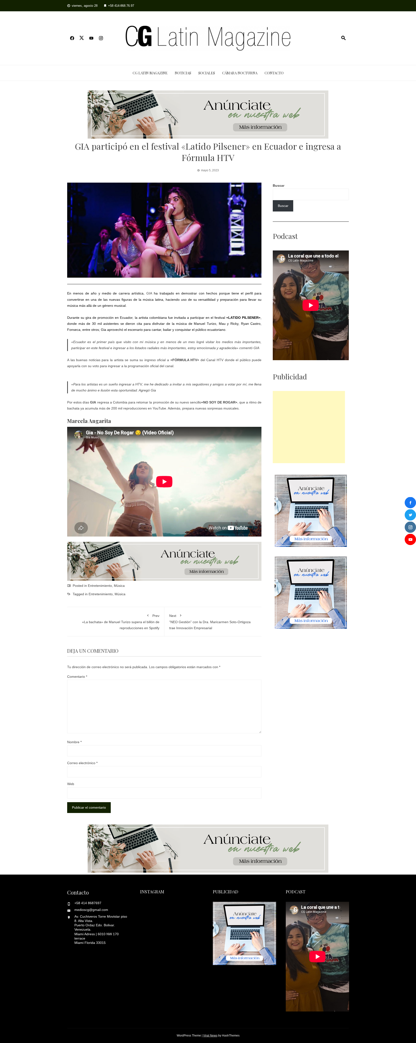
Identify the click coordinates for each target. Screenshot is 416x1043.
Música (119, 586)
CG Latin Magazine (150, 72)
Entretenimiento (100, 586)
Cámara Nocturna (239, 72)
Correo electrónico (82, 763)
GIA (149, 293)
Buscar (278, 185)
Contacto (274, 72)
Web (70, 784)
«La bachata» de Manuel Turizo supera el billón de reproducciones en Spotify (120, 622)
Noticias (183, 72)
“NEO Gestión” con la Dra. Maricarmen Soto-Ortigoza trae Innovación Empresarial (210, 622)
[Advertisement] (309, 427)
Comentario (77, 676)
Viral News (210, 1035)
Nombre (74, 742)
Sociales (206, 72)
